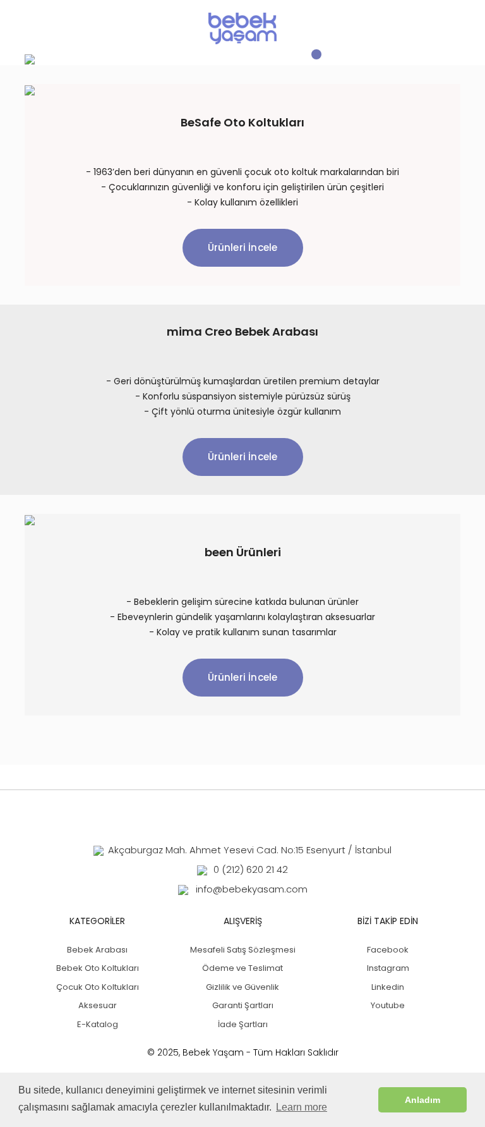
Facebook (388, 950)
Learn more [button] (301, 1107)
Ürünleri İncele (243, 247)
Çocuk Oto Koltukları (97, 987)
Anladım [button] (422, 1100)
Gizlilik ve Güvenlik (242, 987)
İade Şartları (243, 1024)
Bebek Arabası (97, 950)
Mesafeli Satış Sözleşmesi (243, 950)
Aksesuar (97, 1005)
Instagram (388, 968)
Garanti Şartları (242, 1005)
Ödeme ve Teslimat (242, 968)
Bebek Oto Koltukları (97, 968)
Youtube (388, 1005)
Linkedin (387, 987)
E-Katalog (97, 1024)
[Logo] (242, 28)
